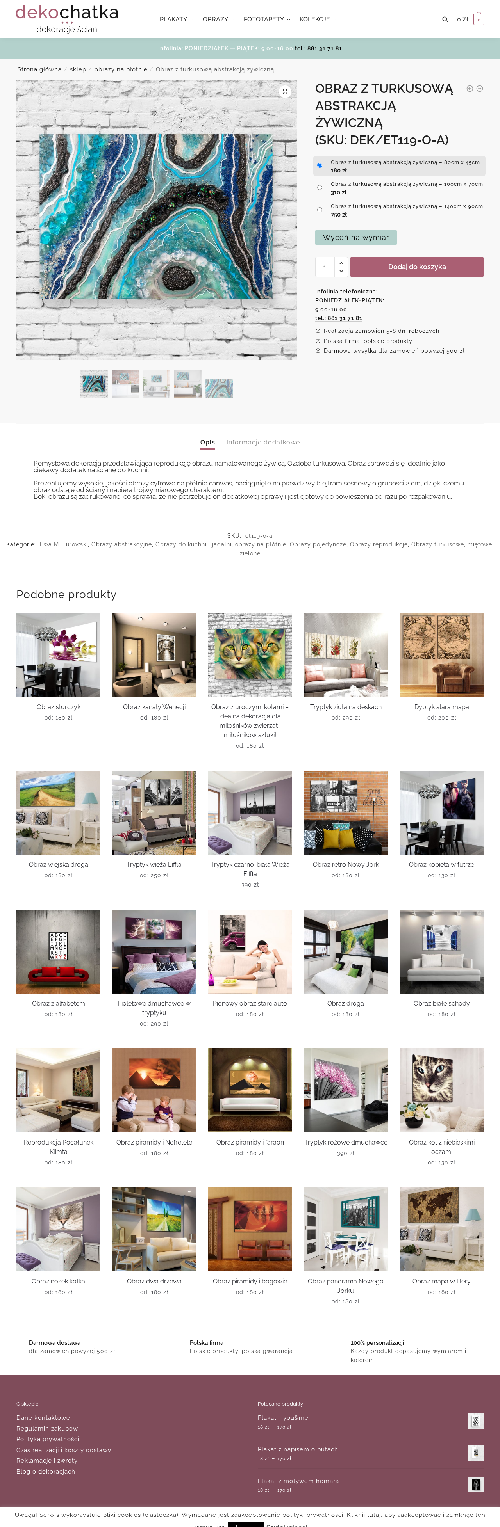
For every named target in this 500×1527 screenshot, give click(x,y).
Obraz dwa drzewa (154, 1281)
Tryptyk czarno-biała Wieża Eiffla (250, 869)
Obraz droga (345, 1003)
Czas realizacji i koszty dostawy (63, 1450)
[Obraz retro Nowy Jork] (346, 813)
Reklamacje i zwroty (47, 1460)
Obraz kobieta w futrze (441, 864)
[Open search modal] (449, 19)
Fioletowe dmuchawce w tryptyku (154, 1008)
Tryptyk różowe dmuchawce (346, 1142)
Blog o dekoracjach (45, 1471)
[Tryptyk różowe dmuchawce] (346, 1090)
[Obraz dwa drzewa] (154, 1229)
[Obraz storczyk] (58, 655)
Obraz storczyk (58, 707)
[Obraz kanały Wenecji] (154, 655)
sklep (78, 69)
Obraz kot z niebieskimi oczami (442, 1147)
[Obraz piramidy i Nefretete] (154, 1090)
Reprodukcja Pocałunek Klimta (58, 1147)
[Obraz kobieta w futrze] (442, 813)
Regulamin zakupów (47, 1428)
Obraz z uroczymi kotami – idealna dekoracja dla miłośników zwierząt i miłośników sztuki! (250, 721)
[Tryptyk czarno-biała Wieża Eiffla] (250, 813)
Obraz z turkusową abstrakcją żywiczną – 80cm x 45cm (405, 162)
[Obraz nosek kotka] (58, 1229)
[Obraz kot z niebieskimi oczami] (442, 1090)
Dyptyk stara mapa (441, 707)
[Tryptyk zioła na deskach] (346, 655)
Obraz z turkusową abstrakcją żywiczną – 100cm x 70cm (407, 184)
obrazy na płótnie (121, 69)
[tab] (207, 436)
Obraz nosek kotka (58, 1281)
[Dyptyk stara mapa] (442, 655)
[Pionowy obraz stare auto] (250, 952)
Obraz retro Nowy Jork (346, 864)
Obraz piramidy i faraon (250, 1142)
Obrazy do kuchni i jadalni (193, 544)
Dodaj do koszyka (417, 267)
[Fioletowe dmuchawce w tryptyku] (154, 952)
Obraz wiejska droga (58, 864)
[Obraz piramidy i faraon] (250, 1090)
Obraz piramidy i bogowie (250, 1281)
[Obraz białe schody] (442, 952)
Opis (207, 442)
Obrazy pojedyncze (318, 544)
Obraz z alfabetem (58, 1003)
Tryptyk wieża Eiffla (154, 864)
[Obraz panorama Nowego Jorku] (346, 1229)
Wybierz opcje (58, 761)
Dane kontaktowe (43, 1417)
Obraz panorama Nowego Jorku (346, 1286)
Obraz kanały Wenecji (154, 707)
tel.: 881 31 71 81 (318, 48)
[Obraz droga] (346, 952)
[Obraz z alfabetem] (58, 952)
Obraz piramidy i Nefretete (154, 1142)
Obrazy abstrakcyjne (121, 544)
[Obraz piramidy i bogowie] (250, 1229)
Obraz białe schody (442, 1003)
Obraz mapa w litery (441, 1281)
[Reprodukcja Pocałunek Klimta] (58, 1090)
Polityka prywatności (47, 1439)
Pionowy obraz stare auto (250, 1003)
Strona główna (40, 69)
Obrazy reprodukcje (379, 544)
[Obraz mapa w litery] (442, 1229)
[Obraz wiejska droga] (58, 813)
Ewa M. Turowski (64, 544)
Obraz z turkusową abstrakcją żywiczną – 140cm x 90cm (407, 206)
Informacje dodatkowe (263, 442)
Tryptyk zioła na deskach (346, 707)
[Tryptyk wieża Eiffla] (154, 813)
